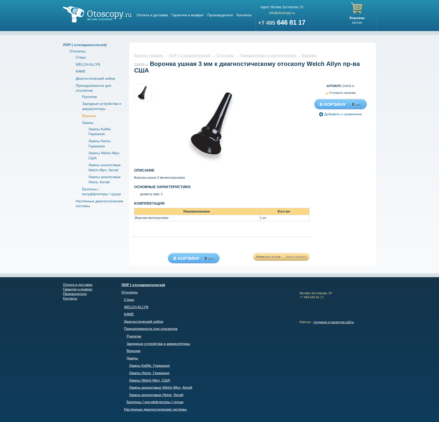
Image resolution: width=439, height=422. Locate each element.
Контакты (244, 15)
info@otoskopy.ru (282, 13)
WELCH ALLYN (88, 64)
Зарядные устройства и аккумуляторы (158, 344)
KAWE (81, 71)
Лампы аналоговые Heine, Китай (156, 395)
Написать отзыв (268, 257)
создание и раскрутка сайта (333, 322)
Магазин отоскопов (97, 14)
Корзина (357, 18)
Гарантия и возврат (187, 15)
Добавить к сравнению (343, 114)
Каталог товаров (148, 55)
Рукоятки (89, 97)
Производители (220, 15)
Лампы (87, 123)
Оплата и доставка (152, 15)
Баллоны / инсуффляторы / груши (155, 402)
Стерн (81, 57)
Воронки (89, 116)
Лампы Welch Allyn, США (149, 380)
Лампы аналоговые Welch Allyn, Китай (160, 387)
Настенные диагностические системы (155, 409)
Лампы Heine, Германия (149, 373)
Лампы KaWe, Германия (149, 365)
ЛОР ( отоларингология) (85, 45)
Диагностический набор (95, 78)
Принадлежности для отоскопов (268, 55)
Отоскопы (77, 51)
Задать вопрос (296, 257)
